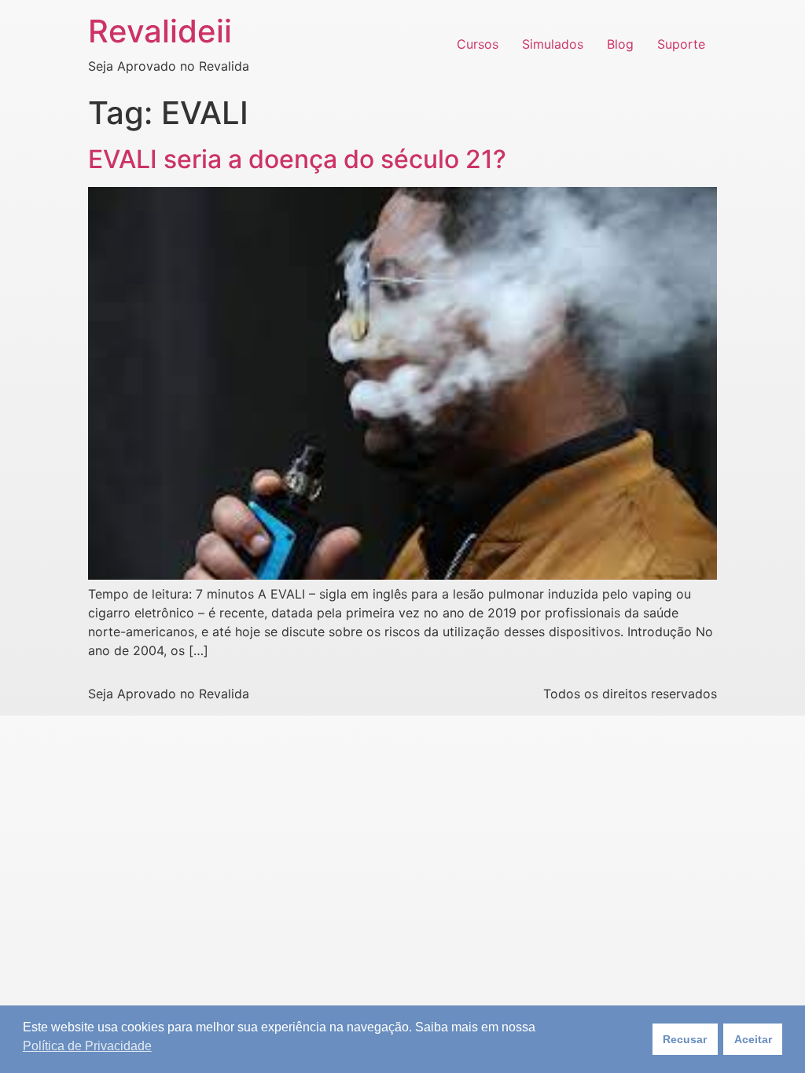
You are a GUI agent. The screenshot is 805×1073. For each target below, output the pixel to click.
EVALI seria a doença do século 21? (297, 159)
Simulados (552, 44)
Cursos (477, 44)
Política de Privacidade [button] (87, 1046)
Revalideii (160, 31)
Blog (620, 44)
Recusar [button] (685, 1039)
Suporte (681, 44)
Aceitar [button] (753, 1039)
